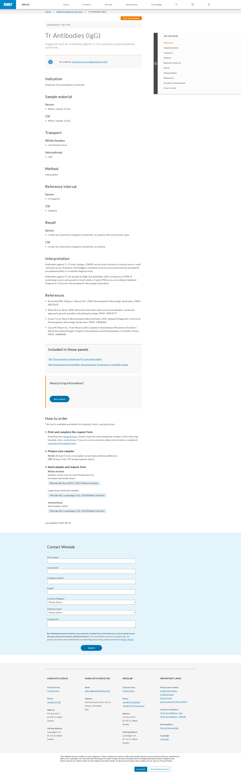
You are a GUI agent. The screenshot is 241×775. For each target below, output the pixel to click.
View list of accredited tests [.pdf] (89, 61)
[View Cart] (209, 4)
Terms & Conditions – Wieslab (173, 717)
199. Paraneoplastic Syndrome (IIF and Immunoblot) (75, 359)
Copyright (164, 739)
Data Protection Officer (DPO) (173, 702)
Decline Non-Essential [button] (160, 769)
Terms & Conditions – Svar (171, 713)
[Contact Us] (192, 4)
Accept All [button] (141, 769)
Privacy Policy (127, 639)
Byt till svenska (131, 18)
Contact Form (53, 691)
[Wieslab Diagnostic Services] (25, 4)
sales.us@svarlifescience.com (97, 691)
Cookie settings (167, 695)
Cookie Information (168, 691)
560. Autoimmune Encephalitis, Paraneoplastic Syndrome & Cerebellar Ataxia (88, 364)
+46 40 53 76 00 (54, 702)
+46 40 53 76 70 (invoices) (133, 706)
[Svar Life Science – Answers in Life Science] (8, 4)
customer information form (62, 443)
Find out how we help (169, 728)
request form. (70, 436)
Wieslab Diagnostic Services (69, 11)
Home (48, 11)
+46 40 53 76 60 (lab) (131, 702)
